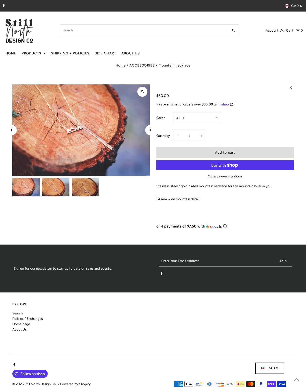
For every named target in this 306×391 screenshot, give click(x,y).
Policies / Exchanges (27, 319)
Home (121, 65)
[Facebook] (3, 5)
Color (160, 118)
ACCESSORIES (142, 65)
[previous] (291, 87)
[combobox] (144, 30)
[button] (225, 226)
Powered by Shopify (75, 384)
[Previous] (12, 130)
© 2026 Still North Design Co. (35, 384)
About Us (19, 329)
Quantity (163, 136)
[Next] (150, 130)
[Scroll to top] (296, 379)
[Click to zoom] (142, 92)
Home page (21, 324)
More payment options (225, 176)
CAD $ (296, 6)
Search (17, 313)
